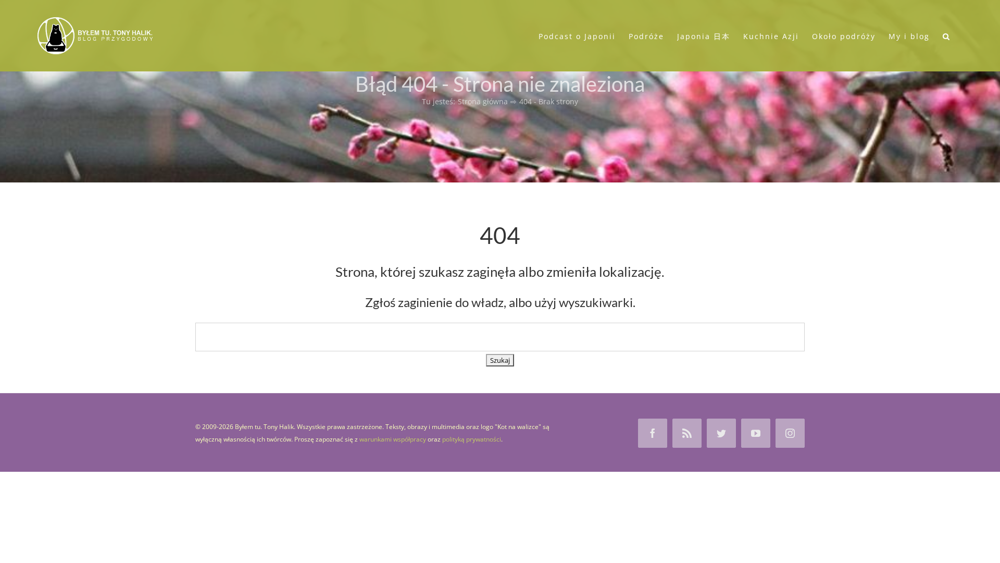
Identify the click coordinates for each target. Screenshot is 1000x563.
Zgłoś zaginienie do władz (434, 302)
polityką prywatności (471, 439)
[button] (947, 35)
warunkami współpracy (392, 439)
